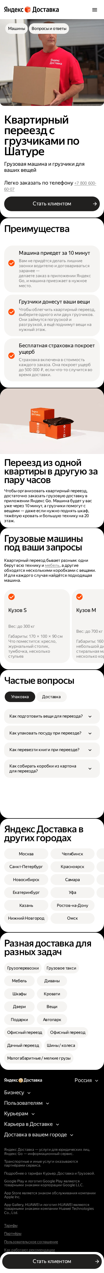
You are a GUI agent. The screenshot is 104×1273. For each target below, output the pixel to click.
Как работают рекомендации (29, 1250)
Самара (72, 879)
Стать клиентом (52, 203)
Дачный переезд (23, 1045)
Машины (16, 28)
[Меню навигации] (94, 9)
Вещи (52, 1006)
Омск (72, 918)
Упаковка (20, 696)
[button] (52, 716)
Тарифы (10, 1226)
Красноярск (72, 866)
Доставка (51, 696)
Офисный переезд (24, 1032)
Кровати (52, 993)
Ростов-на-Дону (72, 905)
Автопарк (52, 1019)
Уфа (73, 892)
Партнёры (12, 1234)
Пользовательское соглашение (31, 1242)
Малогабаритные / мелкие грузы (39, 1058)
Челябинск (72, 853)
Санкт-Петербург (26, 866)
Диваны (52, 980)
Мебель (19, 980)
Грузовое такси (61, 968)
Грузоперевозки (23, 968)
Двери (19, 1006)
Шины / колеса (61, 1045)
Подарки (19, 1019)
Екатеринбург (26, 892)
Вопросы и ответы (49, 28)
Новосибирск (26, 879)
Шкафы (19, 993)
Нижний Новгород (26, 918)
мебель (52, 565)
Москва (26, 853)
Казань (26, 905)
